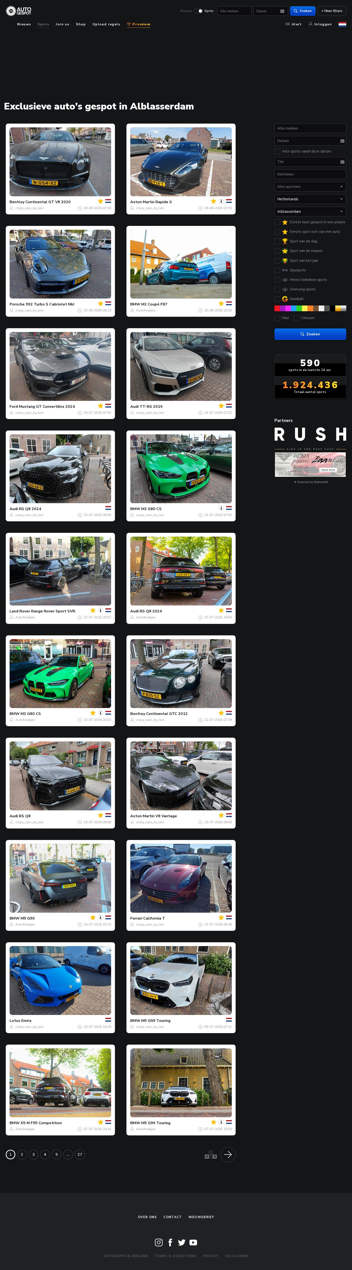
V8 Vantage (166, 816)
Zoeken (306, 11)
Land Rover (20, 611)
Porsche (17, 304)
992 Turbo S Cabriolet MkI (50, 304)
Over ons (147, 1217)
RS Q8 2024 (30, 509)
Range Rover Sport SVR (53, 611)
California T (154, 918)
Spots (208, 11)
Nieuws (186, 11)
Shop (81, 24)
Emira (26, 1020)
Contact (173, 1217)
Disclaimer (237, 1256)
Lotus (15, 1020)
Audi (134, 406)
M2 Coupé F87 (154, 304)
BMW (135, 304)
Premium (140, 24)
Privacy (211, 1256)
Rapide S (163, 202)
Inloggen (323, 24)
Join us (62, 24)
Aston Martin (142, 202)
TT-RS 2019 (151, 406)
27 (80, 1154)
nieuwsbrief (201, 1217)
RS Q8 (25, 816)
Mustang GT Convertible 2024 (47, 406)
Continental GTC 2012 (167, 713)
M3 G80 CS (151, 509)
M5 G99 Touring (155, 1020)
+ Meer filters (331, 11)
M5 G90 (28, 918)
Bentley (17, 202)
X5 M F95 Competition (41, 1123)
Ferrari (136, 918)
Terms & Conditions (175, 1256)
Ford (14, 406)
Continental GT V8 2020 (48, 202)
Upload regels (106, 24)
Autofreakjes (146, 310)
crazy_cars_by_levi (29, 208)
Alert (297, 24)
